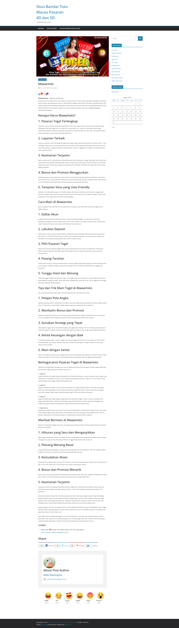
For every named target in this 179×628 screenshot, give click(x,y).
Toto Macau (115, 56)
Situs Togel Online (117, 78)
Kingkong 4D (115, 65)
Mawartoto (115, 92)
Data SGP (114, 59)
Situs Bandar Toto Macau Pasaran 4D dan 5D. (52, 12)
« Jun (113, 127)
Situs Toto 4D (116, 75)
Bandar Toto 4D (116, 53)
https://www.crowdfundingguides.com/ (54, 532)
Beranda (41, 28)
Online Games (52, 28)
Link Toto (114, 50)
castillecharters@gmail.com (56, 579)
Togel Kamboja (116, 68)
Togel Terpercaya (117, 81)
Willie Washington (53, 88)
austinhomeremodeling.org (70, 28)
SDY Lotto (114, 62)
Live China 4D (116, 72)
